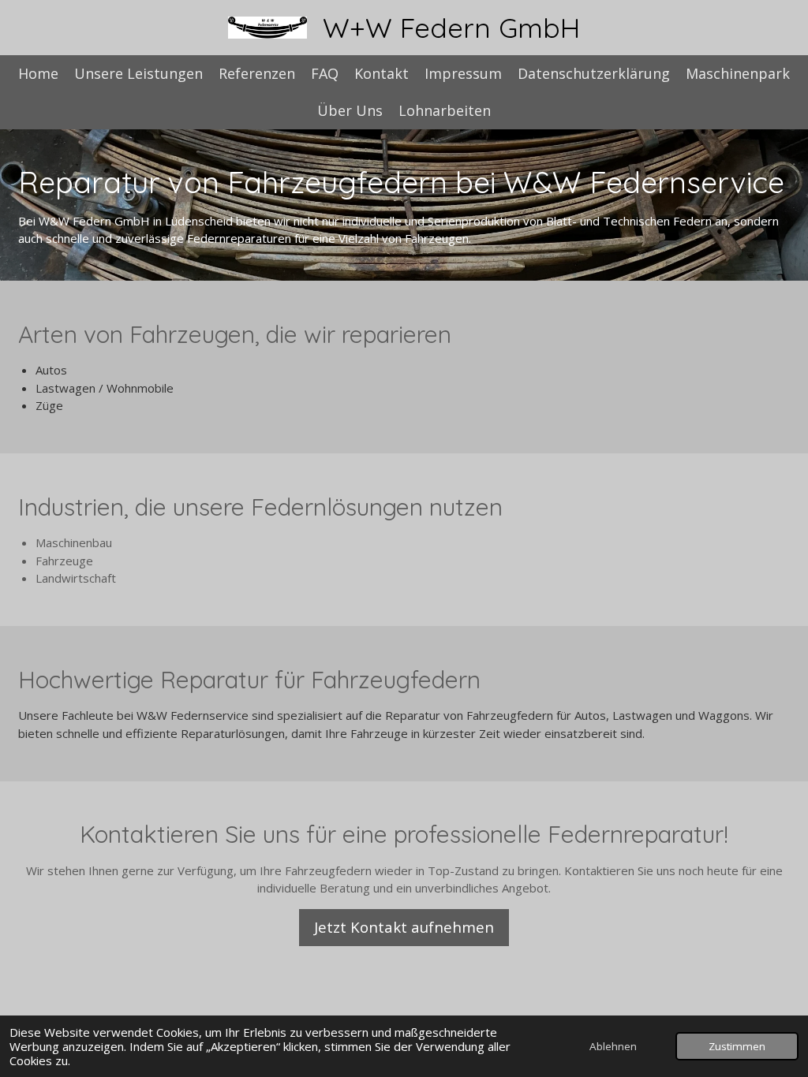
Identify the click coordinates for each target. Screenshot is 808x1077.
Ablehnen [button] (613, 1046)
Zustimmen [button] (737, 1046)
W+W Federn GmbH (451, 27)
